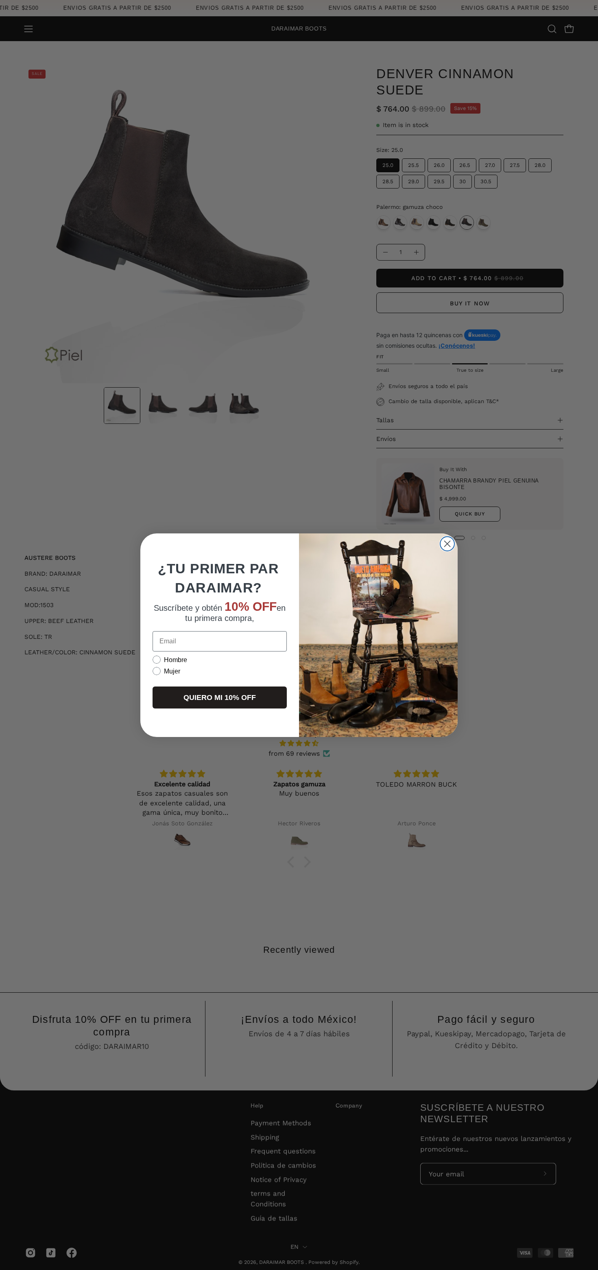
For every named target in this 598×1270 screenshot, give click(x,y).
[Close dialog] (447, 544)
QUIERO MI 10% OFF (219, 697)
